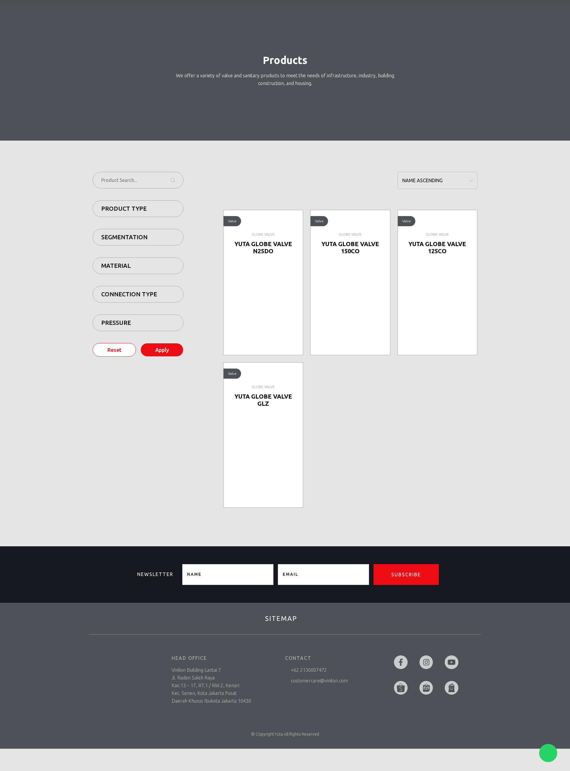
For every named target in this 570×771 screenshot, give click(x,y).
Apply (162, 350)
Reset (114, 350)
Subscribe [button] (406, 574)
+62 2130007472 (309, 670)
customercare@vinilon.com (319, 680)
